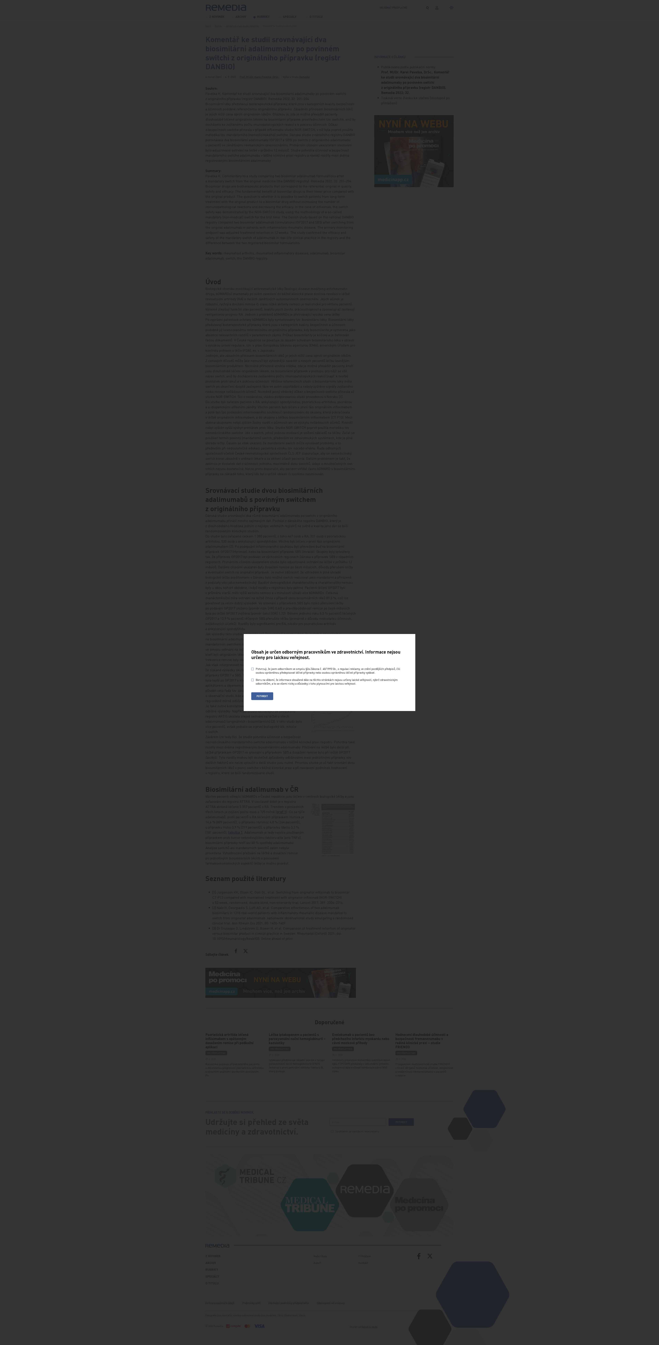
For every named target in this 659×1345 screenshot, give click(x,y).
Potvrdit (262, 696)
